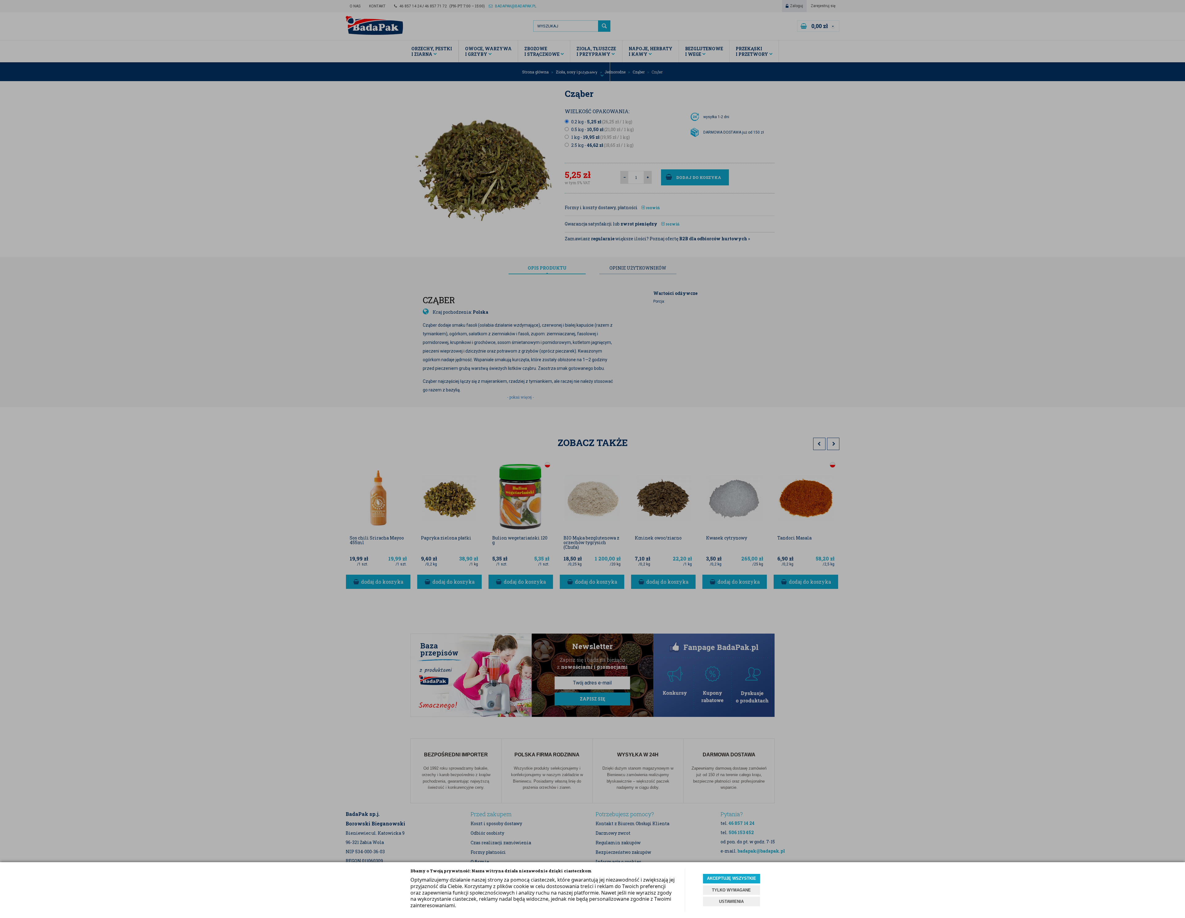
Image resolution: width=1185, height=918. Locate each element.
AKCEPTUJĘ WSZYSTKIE (731, 878)
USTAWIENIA (731, 901)
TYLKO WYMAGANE (731, 890)
